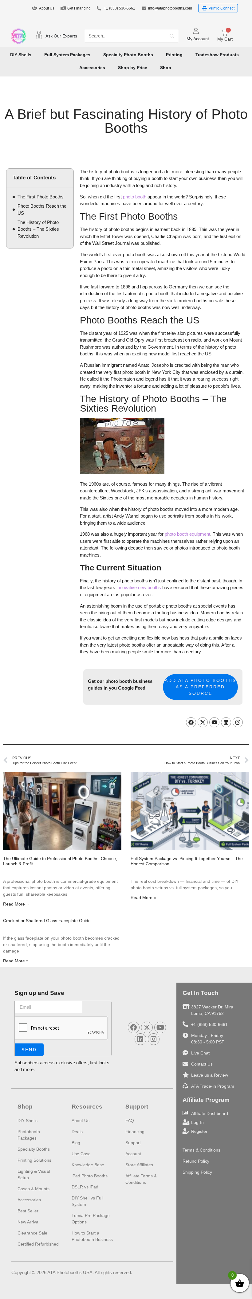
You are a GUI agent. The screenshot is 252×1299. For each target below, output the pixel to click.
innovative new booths (138, 587)
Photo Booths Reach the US (42, 209)
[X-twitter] (203, 722)
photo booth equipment (187, 534)
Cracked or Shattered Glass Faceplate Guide (47, 920)
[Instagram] (238, 722)
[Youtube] (214, 722)
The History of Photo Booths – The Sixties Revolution (38, 229)
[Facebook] (191, 722)
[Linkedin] (226, 722)
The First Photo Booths (41, 196)
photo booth (134, 196)
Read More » (16, 904)
